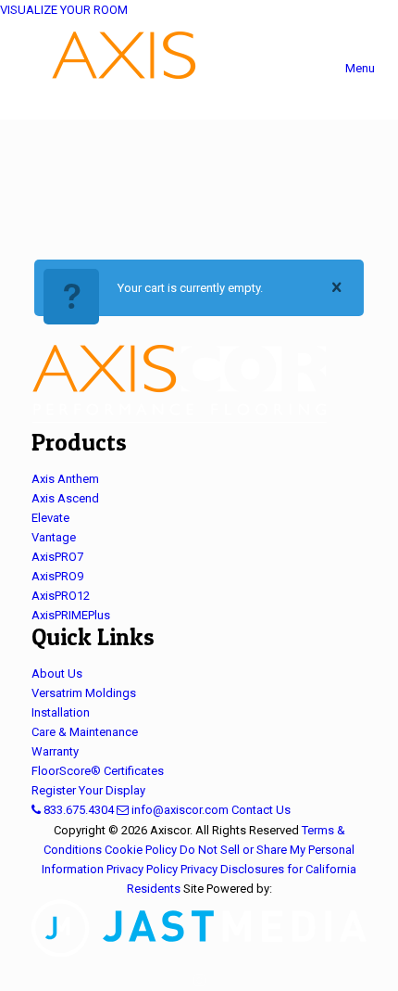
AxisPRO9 (57, 576)
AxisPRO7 (57, 557)
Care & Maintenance (84, 732)
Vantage (53, 537)
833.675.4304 (77, 810)
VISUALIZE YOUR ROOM (64, 10)
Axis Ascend (65, 498)
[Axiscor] (199, 69)
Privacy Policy (142, 869)
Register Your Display (88, 790)
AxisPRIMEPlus (70, 615)
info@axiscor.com (179, 810)
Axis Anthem (65, 479)
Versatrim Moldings (83, 693)
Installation (60, 712)
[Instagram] (199, 980)
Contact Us (261, 810)
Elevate (50, 518)
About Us (56, 673)
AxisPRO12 (60, 596)
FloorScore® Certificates (97, 771)
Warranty (55, 751)
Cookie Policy (141, 850)
